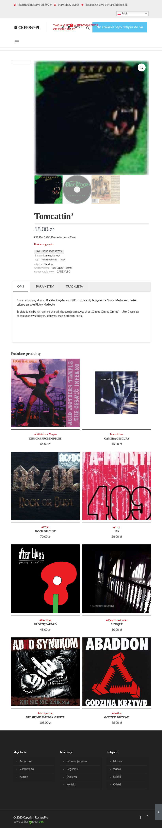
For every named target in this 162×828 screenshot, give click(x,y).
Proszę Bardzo (45, 624)
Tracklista (74, 286)
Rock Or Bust (45, 531)
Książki (117, 777)
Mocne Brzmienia (49, 260)
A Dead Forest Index (116, 620)
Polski (124, 13)
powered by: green (28, 821)
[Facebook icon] (140, 817)
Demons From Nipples (45, 438)
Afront (116, 527)
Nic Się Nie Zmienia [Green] (45, 717)
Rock (58, 255)
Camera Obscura (116, 438)
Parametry (45, 286)
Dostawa (72, 777)
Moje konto (26, 761)
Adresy (24, 777)
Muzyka (50, 255)
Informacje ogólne (77, 761)
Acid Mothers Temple (45, 434)
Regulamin (72, 769)
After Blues (45, 620)
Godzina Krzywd (116, 717)
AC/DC (45, 527)
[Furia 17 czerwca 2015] (158, 812)
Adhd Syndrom (45, 713)
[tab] (20, 287)
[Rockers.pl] (26, 27)
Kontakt (71, 784)
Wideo (117, 769)
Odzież (117, 784)
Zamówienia (27, 769)
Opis (20, 286)
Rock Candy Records (61, 268)
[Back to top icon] (147, 816)
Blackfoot (49, 264)
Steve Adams (117, 434)
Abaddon (116, 713)
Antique (117, 624)
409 (117, 531)
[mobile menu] (16, 41)
